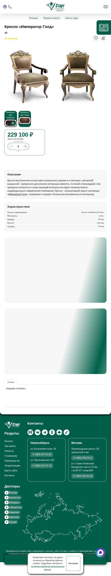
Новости (9, 451)
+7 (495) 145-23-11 (82, 458)
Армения (12, 512)
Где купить (10, 446)
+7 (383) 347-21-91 (42, 454)
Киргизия (12, 517)
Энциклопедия (12, 465)
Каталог (8, 441)
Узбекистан (13, 507)
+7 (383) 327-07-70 (42, 465)
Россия (11, 492)
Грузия (11, 522)
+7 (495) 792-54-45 (82, 476)
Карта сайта (10, 470)
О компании (10, 456)
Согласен (73, 563)
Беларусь (12, 502)
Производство (12, 461)
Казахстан (13, 497)
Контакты (9, 475)
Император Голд (17, 194)
